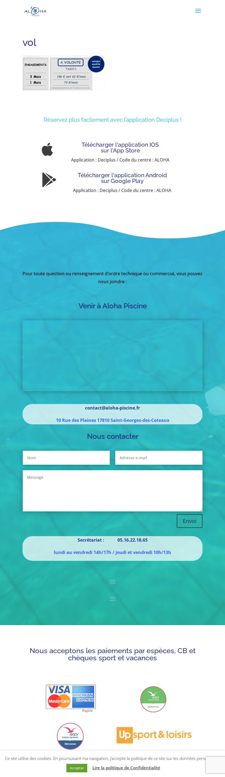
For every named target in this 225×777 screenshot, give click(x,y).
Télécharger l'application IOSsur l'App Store (120, 147)
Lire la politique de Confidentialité (126, 767)
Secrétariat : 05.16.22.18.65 (113, 540)
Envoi (189, 521)
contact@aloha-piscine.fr (112, 408)
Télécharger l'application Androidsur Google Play (122, 178)
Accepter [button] (77, 767)
